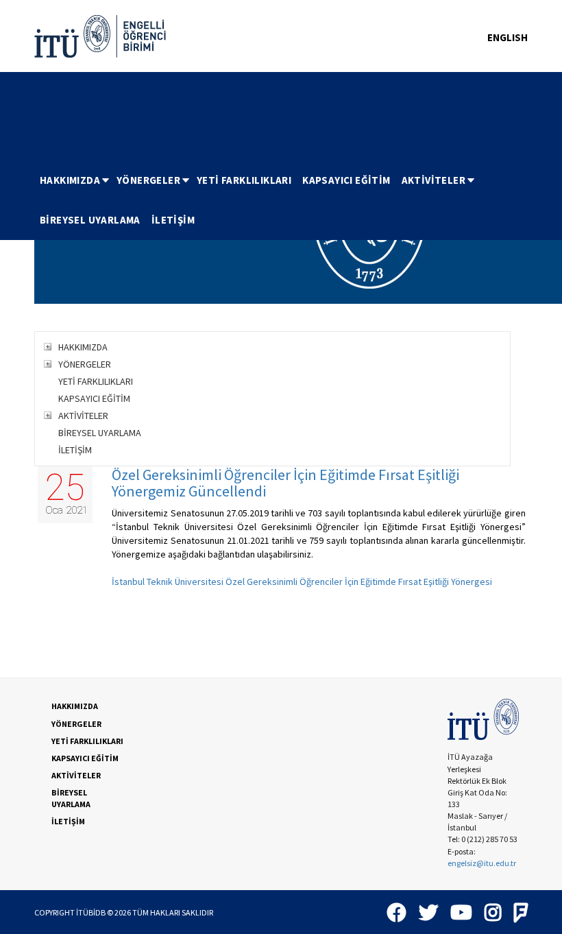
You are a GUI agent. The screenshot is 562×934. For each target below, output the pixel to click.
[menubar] (281, 200)
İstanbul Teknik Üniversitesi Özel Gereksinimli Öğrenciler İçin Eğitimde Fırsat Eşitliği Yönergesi (302, 581)
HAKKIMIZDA (70, 180)
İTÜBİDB (91, 912)
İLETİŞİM (173, 219)
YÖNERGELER (148, 180)
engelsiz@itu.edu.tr (482, 863)
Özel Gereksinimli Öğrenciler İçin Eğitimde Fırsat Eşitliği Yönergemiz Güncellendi (285, 483)
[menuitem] (72, 180)
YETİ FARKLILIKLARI (244, 180)
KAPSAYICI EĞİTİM (346, 180)
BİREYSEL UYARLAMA (90, 219)
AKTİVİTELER (433, 180)
